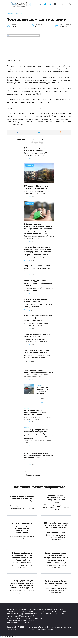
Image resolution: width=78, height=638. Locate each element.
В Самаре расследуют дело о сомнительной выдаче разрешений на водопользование (38, 455)
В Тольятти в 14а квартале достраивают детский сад (36, 187)
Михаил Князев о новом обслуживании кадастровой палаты (38, 371)
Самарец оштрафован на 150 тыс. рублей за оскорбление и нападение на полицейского (56, 556)
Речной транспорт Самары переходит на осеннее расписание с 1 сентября (22, 498)
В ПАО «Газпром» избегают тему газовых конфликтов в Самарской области (39, 318)
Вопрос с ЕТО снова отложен (37, 266)
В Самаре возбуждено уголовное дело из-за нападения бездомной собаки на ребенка (22, 556)
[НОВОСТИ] (39, 182)
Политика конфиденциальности (45, 629)
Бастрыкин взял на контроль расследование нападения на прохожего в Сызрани (36, 413)
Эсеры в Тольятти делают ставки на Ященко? (36, 300)
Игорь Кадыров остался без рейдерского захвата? (37, 335)
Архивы (27, 471)
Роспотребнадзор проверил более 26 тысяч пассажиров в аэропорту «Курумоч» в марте (37, 249)
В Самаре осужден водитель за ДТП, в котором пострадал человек (56, 498)
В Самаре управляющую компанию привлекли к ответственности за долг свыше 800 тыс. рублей (22, 584)
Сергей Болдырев (25, 629)
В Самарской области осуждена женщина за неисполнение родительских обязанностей (22, 528)
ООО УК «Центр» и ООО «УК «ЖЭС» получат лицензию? (36, 351)
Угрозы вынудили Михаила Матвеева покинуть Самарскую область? (38, 283)
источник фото (13, 61)
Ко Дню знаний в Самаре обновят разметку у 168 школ (56, 583)
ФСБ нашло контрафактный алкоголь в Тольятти (36, 149)
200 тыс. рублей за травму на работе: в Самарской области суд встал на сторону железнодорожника (56, 527)
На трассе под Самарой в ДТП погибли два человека (42, 390)
